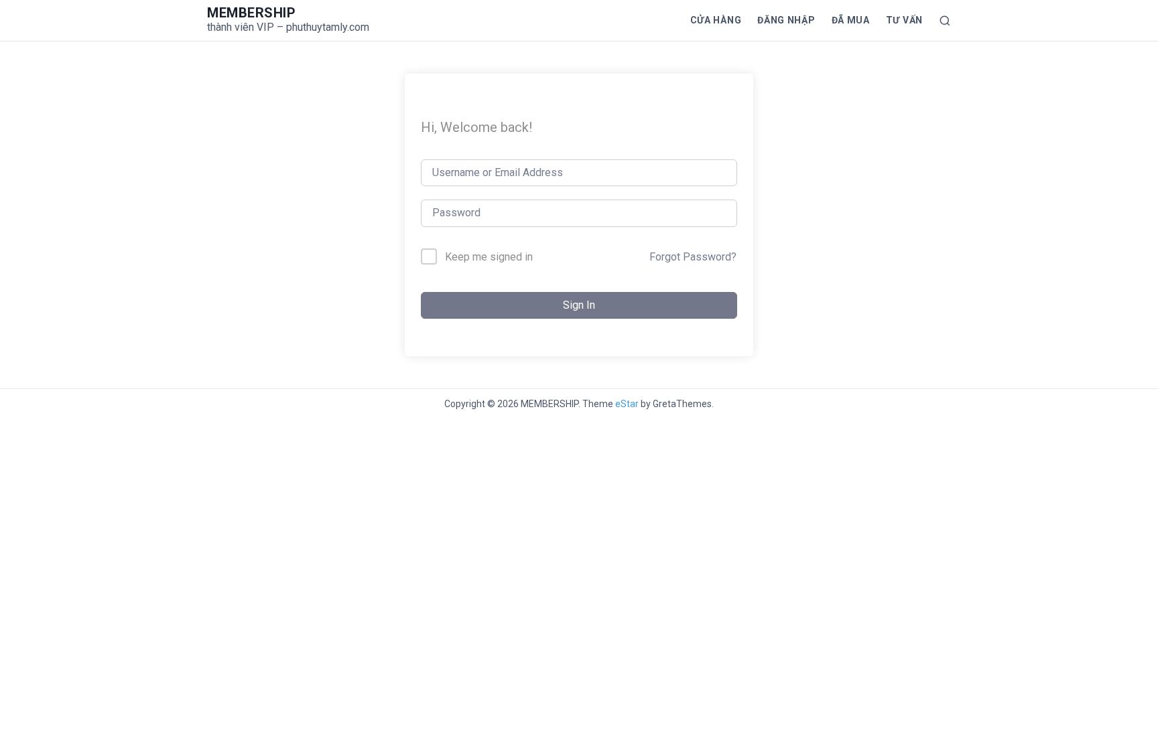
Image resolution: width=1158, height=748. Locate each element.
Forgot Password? (692, 256)
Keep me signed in (489, 256)
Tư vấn (904, 20)
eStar (627, 403)
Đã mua (851, 20)
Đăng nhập (786, 20)
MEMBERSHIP (251, 13)
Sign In (579, 305)
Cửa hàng (716, 20)
